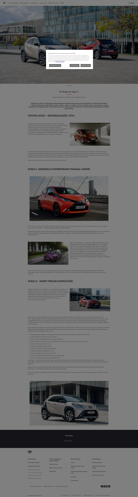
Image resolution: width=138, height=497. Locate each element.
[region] (69, 59)
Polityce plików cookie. (60, 61)
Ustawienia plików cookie (55, 65)
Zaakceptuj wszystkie (85, 65)
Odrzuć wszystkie (74, 65)
